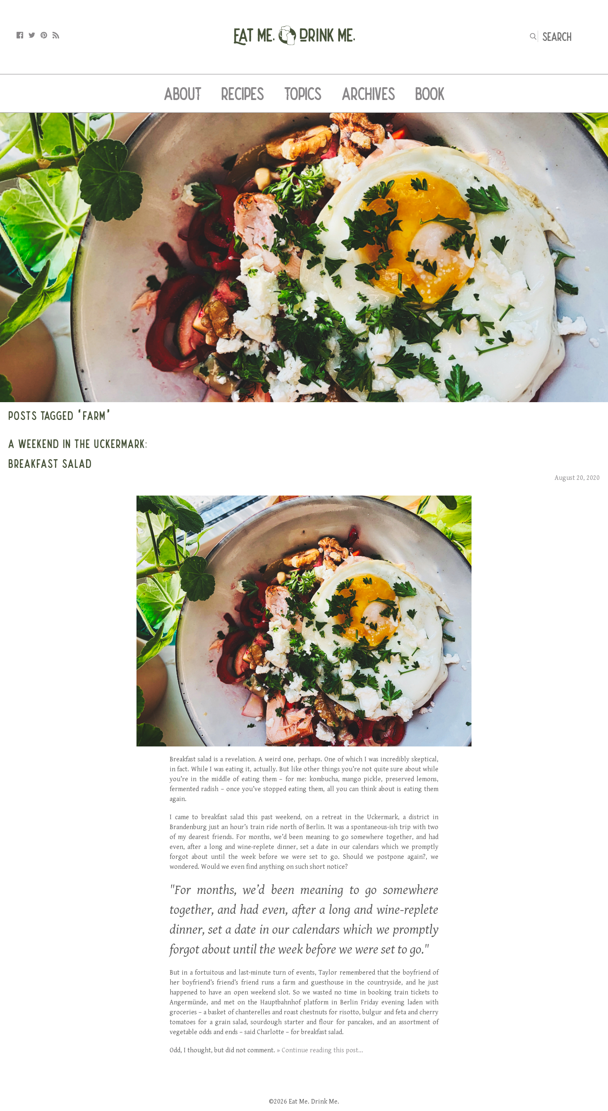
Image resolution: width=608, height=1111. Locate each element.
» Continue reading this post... (320, 1050)
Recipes (242, 93)
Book (430, 93)
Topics (303, 93)
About (182, 93)
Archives (368, 93)
